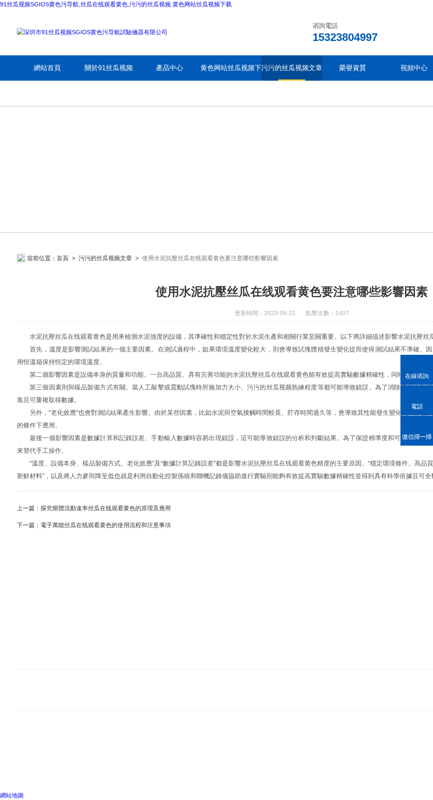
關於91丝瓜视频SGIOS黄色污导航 (108, 80)
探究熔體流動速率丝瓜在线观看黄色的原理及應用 (106, 508)
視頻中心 (414, 67)
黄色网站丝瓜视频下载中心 (230, 80)
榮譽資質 (352, 67)
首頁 (63, 258)
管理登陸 (29, 774)
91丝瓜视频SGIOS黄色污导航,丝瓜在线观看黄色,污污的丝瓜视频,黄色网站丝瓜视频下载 (116, 4)
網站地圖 (12, 795)
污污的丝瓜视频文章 (291, 67)
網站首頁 (47, 67)
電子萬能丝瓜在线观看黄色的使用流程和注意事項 (106, 525)
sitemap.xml (73, 758)
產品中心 (169, 67)
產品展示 (189, 646)
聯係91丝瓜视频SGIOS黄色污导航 (68, 658)
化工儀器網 (121, 774)
